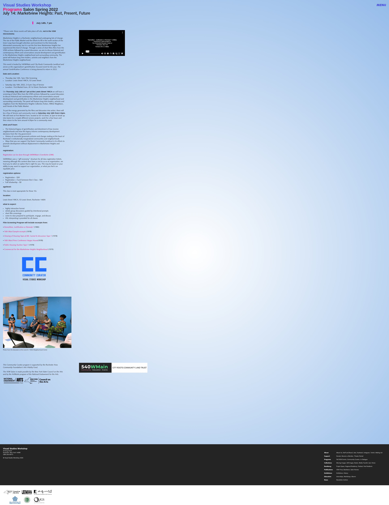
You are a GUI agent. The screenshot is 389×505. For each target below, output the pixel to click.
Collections (328, 463)
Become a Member (347, 456)
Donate (338, 456)
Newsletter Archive (342, 480)
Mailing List (378, 453)
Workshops (347, 476)
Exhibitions (328, 473)
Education (327, 476)
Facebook (360, 453)
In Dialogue (364, 459)
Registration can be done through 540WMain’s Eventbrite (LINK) (28, 155)
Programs (12, 9)
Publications (328, 470)
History (346, 473)
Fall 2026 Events (341, 459)
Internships (339, 476)
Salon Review (355, 470)
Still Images (350, 463)
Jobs (354, 453)
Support (327, 456)
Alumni (353, 476)
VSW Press (339, 470)
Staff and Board (348, 453)
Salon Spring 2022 (40, 9)
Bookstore (347, 470)
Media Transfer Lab (365, 463)
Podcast (360, 466)
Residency (327, 466)
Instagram (367, 453)
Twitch (373, 453)
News (326, 480)
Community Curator (353, 459)
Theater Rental (358, 456)
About (326, 453)
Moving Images (341, 463)
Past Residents (368, 466)
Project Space (340, 466)
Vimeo (373, 463)
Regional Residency (351, 466)
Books (356, 463)
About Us (339, 453)
